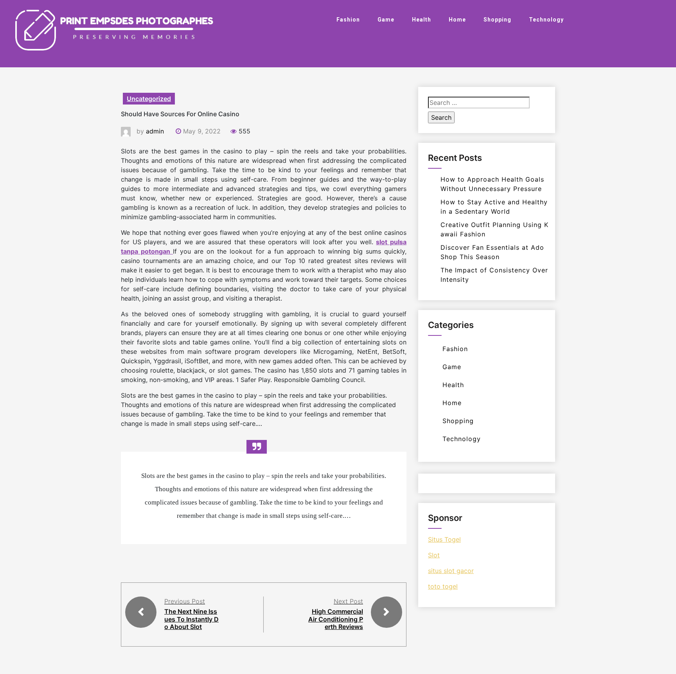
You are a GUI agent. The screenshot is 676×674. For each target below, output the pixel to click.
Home (457, 19)
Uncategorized (149, 99)
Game (386, 19)
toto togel (443, 586)
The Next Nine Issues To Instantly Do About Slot (191, 618)
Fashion (348, 19)
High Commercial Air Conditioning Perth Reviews (335, 618)
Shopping (497, 19)
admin (155, 131)
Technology (546, 19)
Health (421, 19)
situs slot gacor (451, 571)
